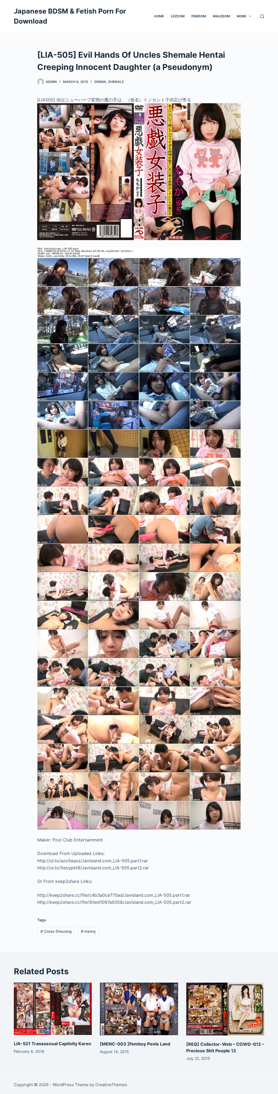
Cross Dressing (56, 931)
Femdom (198, 16)
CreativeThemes (111, 1084)
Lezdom (178, 16)
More (241, 16)
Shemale (116, 82)
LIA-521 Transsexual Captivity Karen (52, 1043)
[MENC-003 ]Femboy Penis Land (135, 1044)
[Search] (262, 16)
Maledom (221, 16)
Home (159, 16)
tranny (88, 931)
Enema (100, 82)
